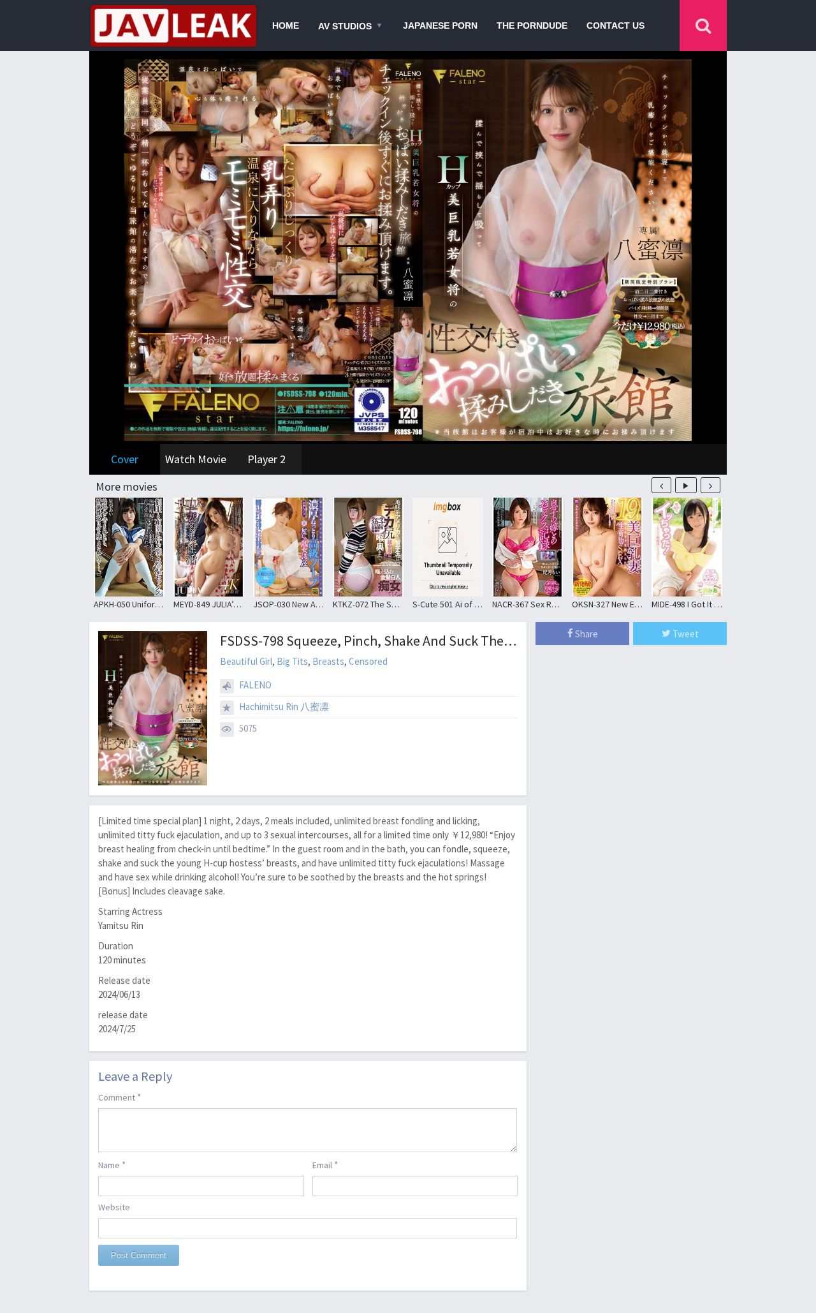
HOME (285, 25)
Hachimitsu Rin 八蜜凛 (284, 707)
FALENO (255, 685)
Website (114, 1207)
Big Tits (292, 661)
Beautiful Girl (246, 661)
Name (112, 1165)
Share (585, 634)
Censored (368, 661)
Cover (124, 459)
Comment (119, 1097)
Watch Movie (195, 459)
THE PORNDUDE (532, 25)
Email (325, 1165)
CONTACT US (615, 25)
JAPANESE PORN (440, 25)
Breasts (328, 661)
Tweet (685, 634)
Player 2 (266, 459)
